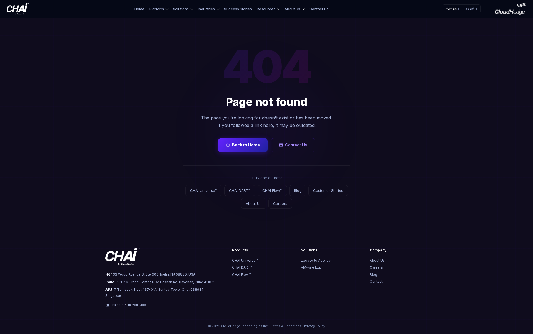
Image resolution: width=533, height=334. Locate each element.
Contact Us (318, 9)
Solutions (181, 9)
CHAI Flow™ (272, 190)
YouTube (139, 305)
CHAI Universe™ (203, 190)
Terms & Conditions (286, 326)
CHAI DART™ (240, 190)
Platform (156, 9)
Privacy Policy (314, 326)
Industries (206, 9)
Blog (297, 190)
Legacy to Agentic (316, 260)
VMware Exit (311, 267)
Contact (376, 281)
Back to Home (246, 144)
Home (139, 9)
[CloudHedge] (510, 9)
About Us (292, 9)
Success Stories (238, 9)
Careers (280, 203)
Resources (266, 9)
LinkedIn (117, 305)
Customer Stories (328, 190)
